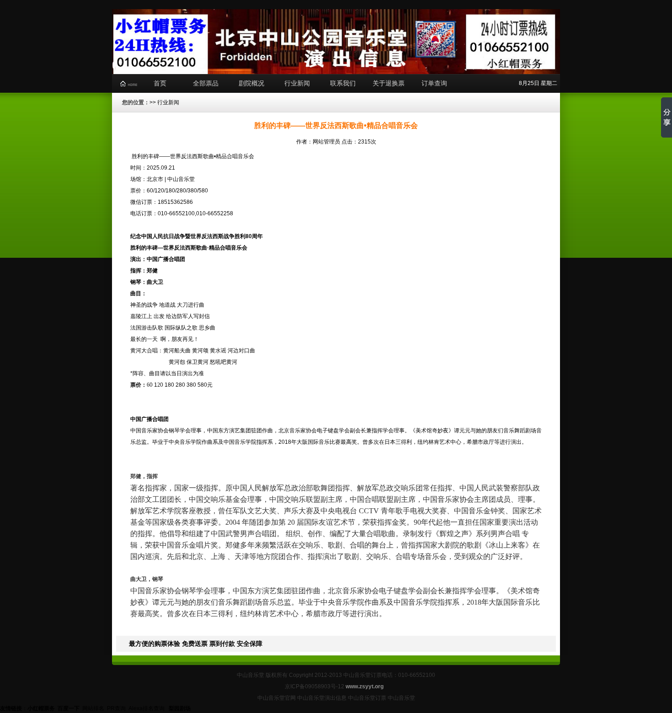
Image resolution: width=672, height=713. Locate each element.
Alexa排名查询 (147, 708)
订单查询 (434, 83)
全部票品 (206, 83)
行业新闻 (297, 83)
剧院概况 (251, 83)
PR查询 (116, 708)
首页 (160, 83)
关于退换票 (389, 83)
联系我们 (343, 83)
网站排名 (93, 708)
